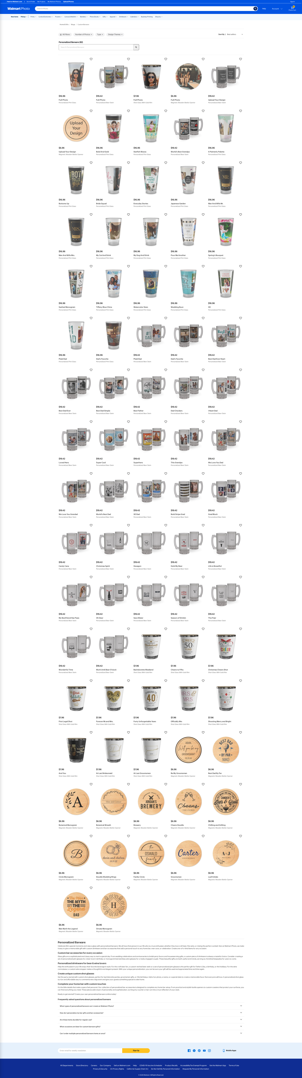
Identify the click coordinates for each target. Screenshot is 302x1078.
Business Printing (147, 17)
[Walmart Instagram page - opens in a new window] (209, 1050)
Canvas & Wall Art (70, 17)
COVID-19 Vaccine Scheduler (151, 1065)
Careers (94, 1065)
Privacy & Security (100, 1069)
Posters (58, 17)
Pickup (23, 17)
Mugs (73, 24)
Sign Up (136, 1050)
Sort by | (222, 34)
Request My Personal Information (196, 1069)
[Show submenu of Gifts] (107, 16)
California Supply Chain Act (137, 1069)
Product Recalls (171, 1065)
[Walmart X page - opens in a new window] (194, 1050)
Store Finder (31, 1)
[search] (136, 47)
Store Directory (82, 1065)
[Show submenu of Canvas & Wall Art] (77, 16)
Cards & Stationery (45, 17)
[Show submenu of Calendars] (138, 16)
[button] (76, 59)
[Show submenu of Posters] (61, 16)
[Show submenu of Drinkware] (127, 16)
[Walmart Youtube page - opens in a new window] (204, 1050)
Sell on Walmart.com (122, 1065)
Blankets (83, 17)
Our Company (105, 1065)
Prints (33, 17)
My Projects (41, 1)
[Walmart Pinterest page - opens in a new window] (199, 1050)
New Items (14, 17)
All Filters (66, 34)
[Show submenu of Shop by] (162, 16)
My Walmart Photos (54, 1)
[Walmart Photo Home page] (19, 8)
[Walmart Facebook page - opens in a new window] (189, 1050)
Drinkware (122, 17)
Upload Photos (68, 1)
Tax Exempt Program (198, 1065)
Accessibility (185, 1065)
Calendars (133, 17)
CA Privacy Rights (117, 1069)
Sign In (292, 1)
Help (264, 9)
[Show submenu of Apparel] (116, 16)
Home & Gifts (64, 24)
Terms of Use (234, 1065)
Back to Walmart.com (14, 1)
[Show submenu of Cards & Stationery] (52, 16)
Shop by (158, 17)
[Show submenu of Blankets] (87, 16)
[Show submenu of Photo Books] (99, 16)
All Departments (66, 1065)
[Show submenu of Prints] (35, 16)
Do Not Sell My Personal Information (165, 1069)
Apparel (112, 17)
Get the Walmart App (218, 1065)
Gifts (104, 17)
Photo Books (94, 17)
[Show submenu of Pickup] (27, 16)
